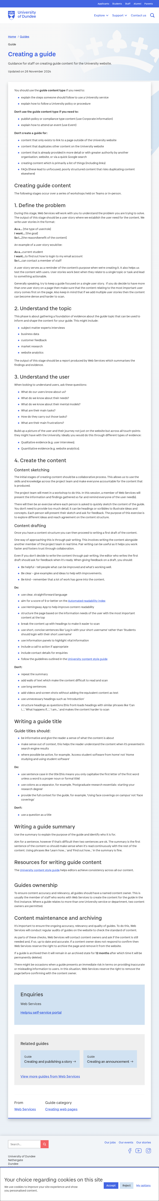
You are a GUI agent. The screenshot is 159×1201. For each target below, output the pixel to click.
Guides (24, 36)
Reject (127, 1185)
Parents (148, 3)
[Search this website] (152, 15)
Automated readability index (86, 601)
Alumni (137, 3)
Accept (111, 1185)
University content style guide (87, 659)
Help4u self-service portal (40, 1012)
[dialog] (79, 1184)
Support (117, 15)
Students (117, 3)
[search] (45, 1144)
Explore (99, 15)
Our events (126, 1142)
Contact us (138, 15)
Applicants (103, 3)
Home (12, 36)
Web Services (25, 1109)
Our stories (143, 1142)
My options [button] (143, 1185)
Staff (127, 3)
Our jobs (110, 1142)
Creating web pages (61, 1109)
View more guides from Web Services (50, 1076)
